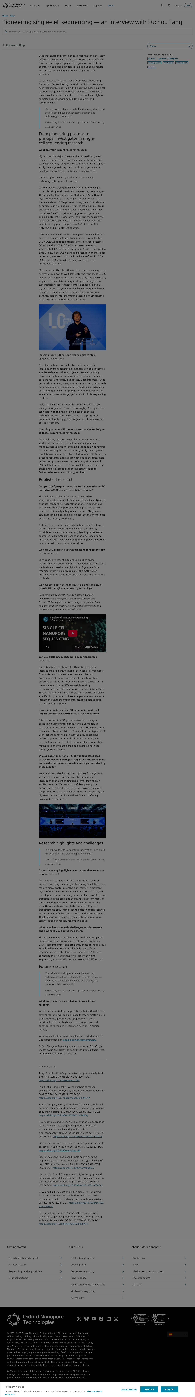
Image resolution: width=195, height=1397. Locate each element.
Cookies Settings (129, 1389)
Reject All (149, 1389)
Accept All (169, 1389)
